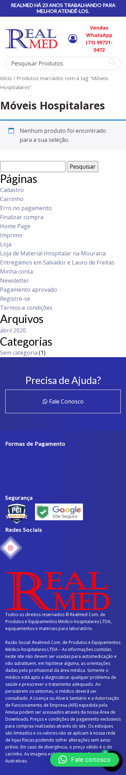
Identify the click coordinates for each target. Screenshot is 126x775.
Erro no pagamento (26, 208)
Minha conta (16, 271)
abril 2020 (13, 330)
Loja (5, 244)
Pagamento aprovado (28, 289)
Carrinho (11, 199)
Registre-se (15, 298)
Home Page (15, 226)
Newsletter (14, 280)
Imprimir (11, 235)
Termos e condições (26, 308)
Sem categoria (18, 352)
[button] (84, 760)
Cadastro (12, 190)
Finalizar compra (21, 217)
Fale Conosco (66, 401)
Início (6, 78)
